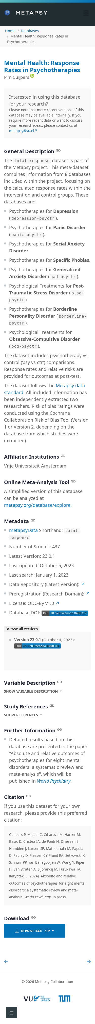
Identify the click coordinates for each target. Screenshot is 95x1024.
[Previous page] (7, 961)
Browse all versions (22, 628)
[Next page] (88, 961)
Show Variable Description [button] (31, 691)
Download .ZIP (35, 930)
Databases (30, 30)
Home (10, 30)
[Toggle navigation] (86, 13)
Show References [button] (21, 714)
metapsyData (23, 530)
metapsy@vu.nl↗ (23, 130)
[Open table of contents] (11, 1012)
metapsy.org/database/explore (37, 505)
